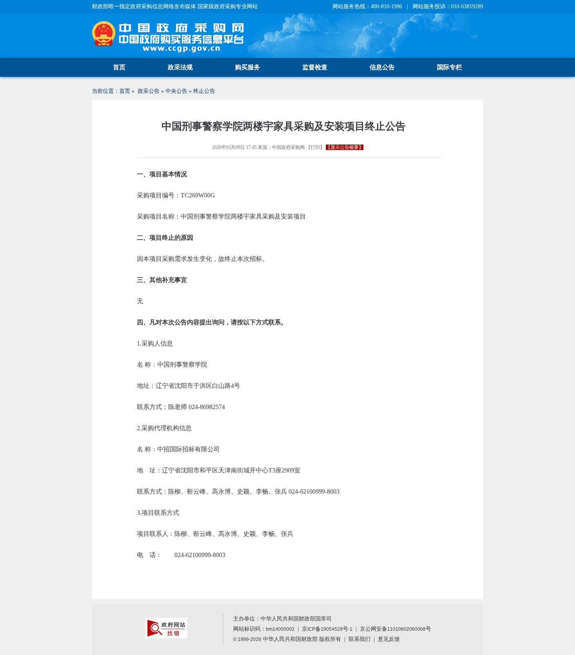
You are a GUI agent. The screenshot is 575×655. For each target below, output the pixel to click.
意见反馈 (389, 639)
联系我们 (359, 639)
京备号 (327, 629)
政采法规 (180, 67)
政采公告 (149, 91)
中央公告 (176, 91)
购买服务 (247, 67)
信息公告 (382, 67)
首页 (119, 67)
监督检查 (314, 67)
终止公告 (204, 91)
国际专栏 (449, 67)
